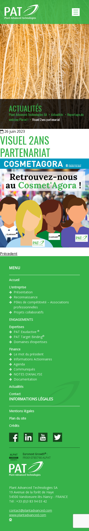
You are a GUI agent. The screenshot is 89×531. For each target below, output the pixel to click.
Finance (15, 349)
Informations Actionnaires (33, 359)
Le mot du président (29, 354)
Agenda (19, 364)
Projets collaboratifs (29, 312)
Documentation (25, 379)
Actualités (16, 386)
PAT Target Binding (29, 336)
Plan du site (17, 418)
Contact (15, 394)
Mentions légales (21, 411)
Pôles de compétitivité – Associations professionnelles (41, 304)
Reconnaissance (26, 297)
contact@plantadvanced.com (30, 510)
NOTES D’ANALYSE (28, 374)
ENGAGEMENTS (21, 319)
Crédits (14, 425)
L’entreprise (17, 287)
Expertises (16, 327)
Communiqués (24, 369)
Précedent (8, 253)
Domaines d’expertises (30, 342)
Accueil (14, 280)
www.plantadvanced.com (27, 515)
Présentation (23, 292)
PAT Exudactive (26, 331)
